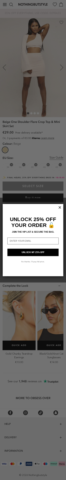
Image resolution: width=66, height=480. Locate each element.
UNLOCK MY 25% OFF (33, 252)
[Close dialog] (59, 207)
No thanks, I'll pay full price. (33, 261)
